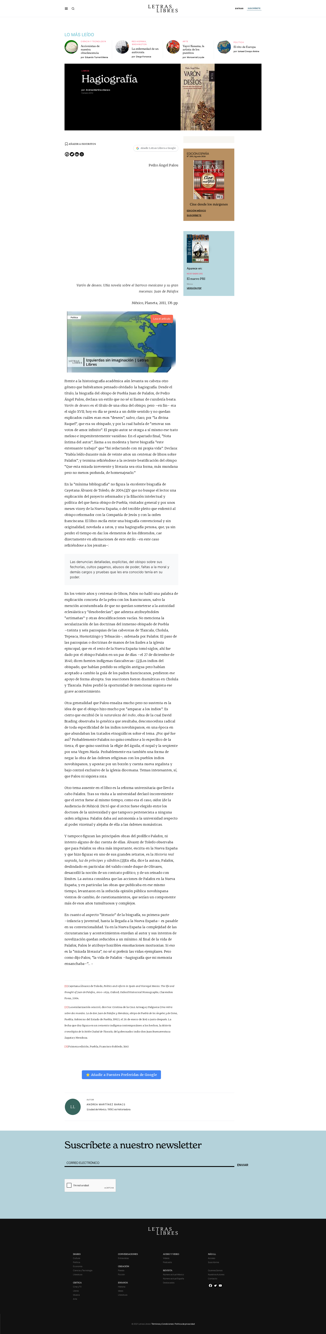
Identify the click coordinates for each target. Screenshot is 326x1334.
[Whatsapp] (82, 154)
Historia (121, 1286)
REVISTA (167, 1270)
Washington (139, 44)
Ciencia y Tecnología (93, 41)
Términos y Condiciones (162, 1323)
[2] (138, 661)
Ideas (120, 1290)
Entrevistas (123, 1258)
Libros (85, 70)
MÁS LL (212, 1254)
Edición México (196, 210)
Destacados (168, 1282)
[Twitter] (72, 154)
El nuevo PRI (196, 278)
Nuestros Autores (216, 1274)
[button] (66, 8)
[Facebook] (67, 154)
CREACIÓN (123, 1266)
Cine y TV (77, 1286)
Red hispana (139, 41)
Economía (77, 1266)
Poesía (121, 1270)
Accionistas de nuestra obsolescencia (90, 49)
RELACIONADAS (110, 1125)
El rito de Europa (245, 47)
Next (230, 184)
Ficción (121, 1274)
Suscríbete (194, 215)
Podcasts (167, 1262)
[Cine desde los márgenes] (209, 181)
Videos (166, 1258)
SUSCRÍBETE (254, 8)
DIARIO (77, 1254)
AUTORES (209, 1125)
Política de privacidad (185, 1323)
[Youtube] (220, 1285)
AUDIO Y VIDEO (171, 1254)
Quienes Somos (215, 1270)
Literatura (77, 1274)
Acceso (211, 1258)
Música (76, 1294)
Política (239, 42)
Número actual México (173, 1274)
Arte (185, 41)
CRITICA (77, 1282)
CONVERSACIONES (128, 1254)
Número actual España (173, 1278)
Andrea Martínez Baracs (106, 1104)
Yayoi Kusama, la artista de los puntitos (193, 49)
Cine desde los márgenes (209, 204)
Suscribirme (213, 1262)
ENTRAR (239, 9)
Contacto (212, 1278)
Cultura (76, 1258)
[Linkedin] (77, 154)
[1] (126, 490)
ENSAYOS (123, 1282)
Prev (188, 184)
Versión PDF (194, 288)
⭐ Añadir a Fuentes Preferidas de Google (121, 1075)
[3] (122, 860)
